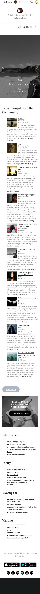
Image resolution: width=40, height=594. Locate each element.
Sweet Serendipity (24, 325)
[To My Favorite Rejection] (12, 253)
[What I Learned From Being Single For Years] (12, 228)
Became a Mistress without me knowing (22, 507)
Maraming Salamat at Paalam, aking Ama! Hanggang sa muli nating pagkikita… (20, 482)
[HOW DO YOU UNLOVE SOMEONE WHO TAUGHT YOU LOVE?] (12, 356)
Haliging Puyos (12, 472)
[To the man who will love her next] (12, 171)
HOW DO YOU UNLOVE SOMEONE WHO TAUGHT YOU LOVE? (26, 355)
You (29, 2)
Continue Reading (27, 164)
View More (11, 389)
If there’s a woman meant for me (19, 535)
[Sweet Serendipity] (12, 329)
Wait (9, 530)
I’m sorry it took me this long (18, 512)
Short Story (21, 2)
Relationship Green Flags (16, 444)
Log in (20, 419)
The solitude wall (13, 533)
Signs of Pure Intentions (16, 454)
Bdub (20, 80)
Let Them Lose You (14, 504)
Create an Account (20, 413)
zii (21, 89)
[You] (12, 148)
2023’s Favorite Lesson (15, 510)
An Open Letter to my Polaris (17, 538)
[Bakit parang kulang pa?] (12, 198)
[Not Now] (12, 122)
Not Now (5, 2)
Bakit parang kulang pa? (26, 195)
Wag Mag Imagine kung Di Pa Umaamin (22, 447)
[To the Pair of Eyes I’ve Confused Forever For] (12, 276)
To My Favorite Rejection (20, 84)
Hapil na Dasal (12, 475)
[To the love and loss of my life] (12, 301)
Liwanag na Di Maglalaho (16, 477)
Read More (18, 91)
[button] (37, 67)
